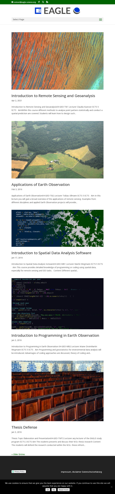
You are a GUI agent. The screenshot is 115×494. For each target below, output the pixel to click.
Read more (64, 490)
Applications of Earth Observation (41, 184)
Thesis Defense (24, 427)
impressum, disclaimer (71, 471)
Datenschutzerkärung (92, 471)
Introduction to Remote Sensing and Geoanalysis (53, 95)
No (54, 490)
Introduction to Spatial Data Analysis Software (51, 252)
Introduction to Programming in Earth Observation (55, 335)
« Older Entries (18, 454)
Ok (48, 490)
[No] (111, 486)
